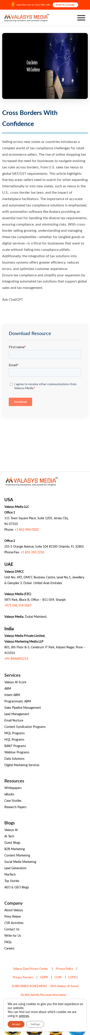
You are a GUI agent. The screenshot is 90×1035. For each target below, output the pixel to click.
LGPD (72, 977)
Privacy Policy (64, 969)
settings (24, 1016)
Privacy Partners (23, 977)
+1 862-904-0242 (27, 529)
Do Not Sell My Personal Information (43, 995)
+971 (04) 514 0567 (17, 605)
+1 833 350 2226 (32, 552)
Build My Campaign (65, 5)
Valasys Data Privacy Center (30, 969)
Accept (16, 1024)
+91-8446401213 (16, 658)
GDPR (44, 977)
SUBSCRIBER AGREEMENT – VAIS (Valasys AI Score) (45, 986)
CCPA (58, 977)
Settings (35, 1024)
